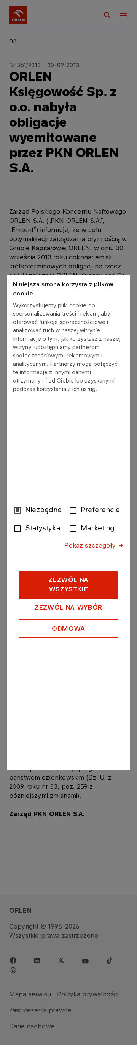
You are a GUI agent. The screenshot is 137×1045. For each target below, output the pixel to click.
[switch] (74, 509)
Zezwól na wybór (68, 607)
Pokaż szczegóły (89, 545)
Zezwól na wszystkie (68, 584)
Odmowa (68, 628)
